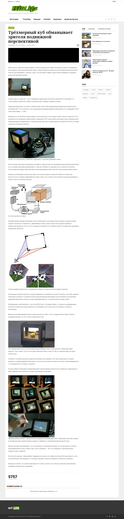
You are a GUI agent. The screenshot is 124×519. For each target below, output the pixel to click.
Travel (93, 89)
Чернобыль (93, 97)
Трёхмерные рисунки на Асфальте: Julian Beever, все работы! (104, 51)
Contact (17, 1)
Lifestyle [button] (46, 19)
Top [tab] (83, 29)
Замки (85, 97)
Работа (108, 89)
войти (56, 491)
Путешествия (101, 93)
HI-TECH (11, 27)
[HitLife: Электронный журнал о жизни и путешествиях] (24, 8)
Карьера (85, 93)
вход (114, 1)
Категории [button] (14, 19)
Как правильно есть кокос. (101, 41)
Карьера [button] (37, 19)
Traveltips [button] (27, 19)
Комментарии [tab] (104, 29)
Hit (13, 508)
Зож (109, 93)
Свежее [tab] (91, 29)
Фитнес (100, 89)
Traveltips (86, 89)
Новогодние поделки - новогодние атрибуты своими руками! (102, 61)
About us (10, 1)
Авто (92, 93)
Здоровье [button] (57, 19)
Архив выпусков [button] (71, 19)
